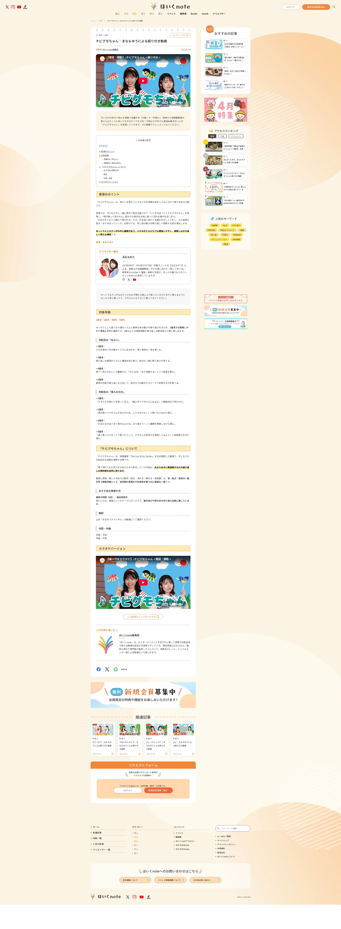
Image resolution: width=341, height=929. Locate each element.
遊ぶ (117, 13)
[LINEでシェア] (115, 669)
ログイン (291, 7)
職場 (226, 244)
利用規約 (221, 848)
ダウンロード (236, 136)
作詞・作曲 (108, 178)
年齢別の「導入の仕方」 (113, 163)
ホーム (93, 21)
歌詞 (105, 174)
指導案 (215, 225)
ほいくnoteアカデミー (185, 841)
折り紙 (214, 235)
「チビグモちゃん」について (113, 166)
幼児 (225, 225)
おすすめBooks (182, 845)
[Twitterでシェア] (107, 669)
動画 (242, 230)
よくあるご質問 (224, 836)
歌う (143, 13)
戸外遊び (236, 225)
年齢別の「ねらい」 (111, 159)
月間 (222, 136)
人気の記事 (98, 843)
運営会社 (221, 852)
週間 (212, 136)
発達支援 (237, 235)
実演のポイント (107, 151)
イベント (171, 13)
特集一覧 (97, 838)
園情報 (183, 13)
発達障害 (237, 239)
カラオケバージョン (109, 182)
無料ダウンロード (228, 230)
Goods (205, 13)
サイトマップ (223, 840)
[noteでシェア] (124, 669)
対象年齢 (105, 155)
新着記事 (97, 832)
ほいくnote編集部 (110, 49)
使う (160, 13)
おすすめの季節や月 (111, 170)
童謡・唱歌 (103, 35)
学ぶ (152, 13)
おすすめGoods (182, 849)
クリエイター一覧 (101, 849)
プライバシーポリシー (226, 844)
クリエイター (219, 13)
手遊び (225, 235)
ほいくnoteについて (226, 856)
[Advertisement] (225, 272)
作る (126, 13)
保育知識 (211, 230)
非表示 (103, 145)
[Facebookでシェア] (98, 669)
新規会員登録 (316, 7)
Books (194, 13)
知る (135, 13)
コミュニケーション (219, 239)
